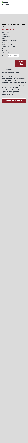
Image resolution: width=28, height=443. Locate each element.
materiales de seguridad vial (10, 86)
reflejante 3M (10, 87)
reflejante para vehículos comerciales (13, 93)
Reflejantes (10, 74)
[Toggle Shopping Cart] (17, 7)
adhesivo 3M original (12, 77)
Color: (3, 55)
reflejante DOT (12, 89)
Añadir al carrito (21, 63)
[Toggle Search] (20, 6)
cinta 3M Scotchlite (16, 78)
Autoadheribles (13, 72)
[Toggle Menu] (25, 6)
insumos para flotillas (15, 84)
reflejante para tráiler (14, 91)
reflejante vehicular (7, 95)
